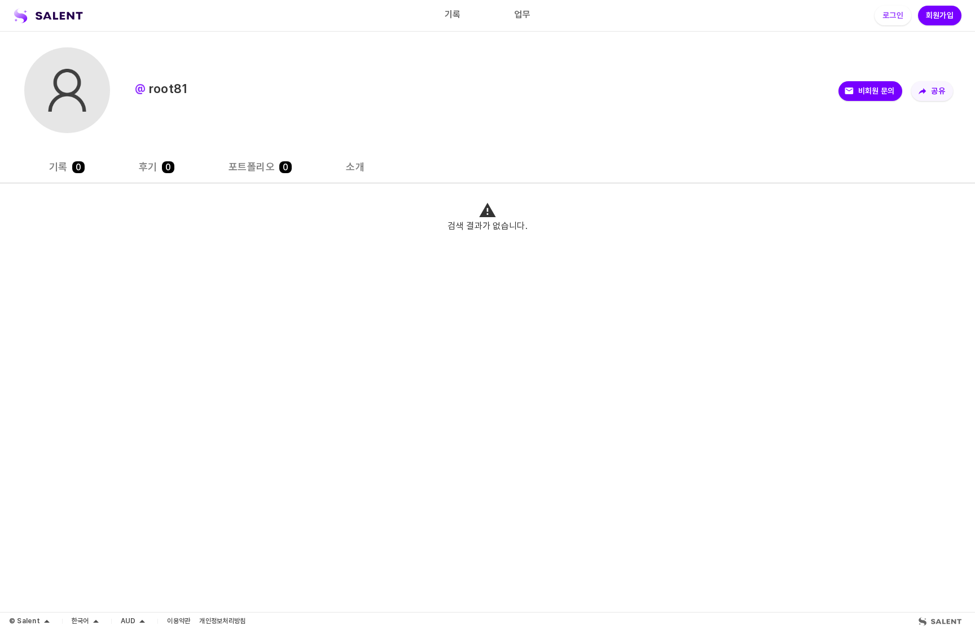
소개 (355, 167)
